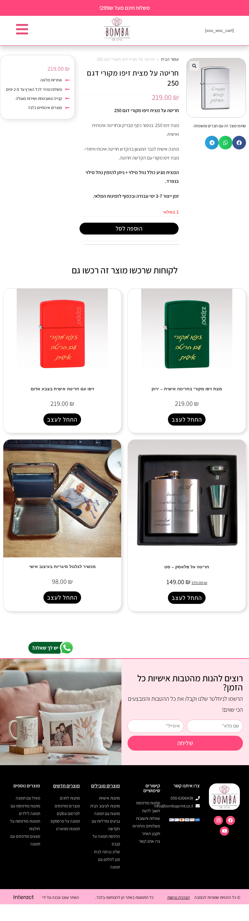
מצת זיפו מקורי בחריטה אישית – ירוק (187, 388)
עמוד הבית (170, 59)
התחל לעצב (187, 419)
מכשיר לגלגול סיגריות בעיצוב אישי (62, 566)
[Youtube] (224, 831)
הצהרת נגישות (178, 897)
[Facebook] (230, 820)
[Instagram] (218, 820)
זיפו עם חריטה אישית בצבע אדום (62, 388)
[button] (194, 66)
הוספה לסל (129, 228)
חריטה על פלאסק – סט (186, 566)
